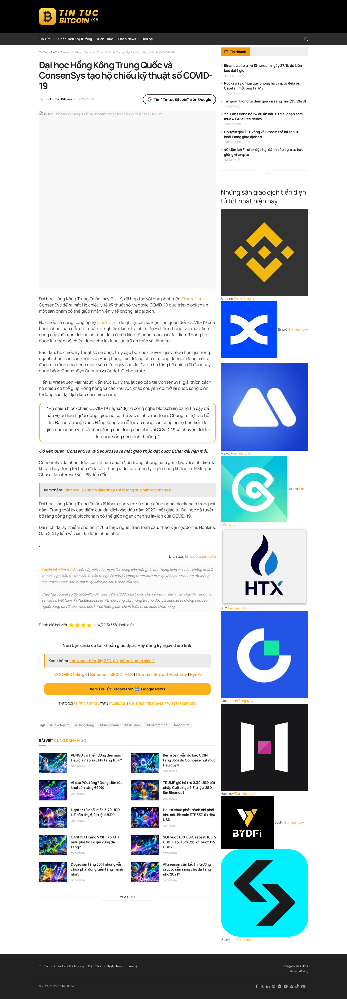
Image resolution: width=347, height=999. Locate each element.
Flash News (127, 39)
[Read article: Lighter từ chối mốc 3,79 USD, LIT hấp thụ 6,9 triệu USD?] (53, 817)
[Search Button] (306, 39)
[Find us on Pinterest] (273, 986)
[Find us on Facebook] (257, 986)
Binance (98, 674)
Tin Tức (45, 39)
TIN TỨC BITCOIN (86, 703)
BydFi (195, 674)
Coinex (143, 674)
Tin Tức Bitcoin (61, 99)
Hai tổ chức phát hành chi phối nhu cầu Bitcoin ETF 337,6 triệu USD (189, 814)
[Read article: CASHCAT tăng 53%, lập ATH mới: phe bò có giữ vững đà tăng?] (53, 845)
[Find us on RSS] (291, 986)
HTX (128, 674)
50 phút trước (235, 75)
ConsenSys (181, 725)
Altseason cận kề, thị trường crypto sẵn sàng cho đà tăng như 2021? (187, 869)
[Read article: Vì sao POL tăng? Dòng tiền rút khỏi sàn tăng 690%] (53, 790)
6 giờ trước (233, 160)
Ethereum (191, 299)
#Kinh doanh (109, 725)
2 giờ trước (233, 93)
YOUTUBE (136, 703)
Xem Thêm (127, 897)
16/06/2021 (86, 99)
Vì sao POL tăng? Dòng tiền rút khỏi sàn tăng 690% (96, 785)
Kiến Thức (105, 39)
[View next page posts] (268, 170)
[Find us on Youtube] (286, 986)
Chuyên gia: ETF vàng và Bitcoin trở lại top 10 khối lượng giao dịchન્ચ (261, 134)
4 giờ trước (233, 124)
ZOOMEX (63, 674)
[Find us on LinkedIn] (268, 986)
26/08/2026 (78, 766)
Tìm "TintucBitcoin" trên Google (182, 99)
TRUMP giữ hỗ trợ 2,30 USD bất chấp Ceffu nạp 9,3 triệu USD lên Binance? (189, 787)
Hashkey (178, 674)
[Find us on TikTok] (297, 986)
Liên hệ (147, 39)
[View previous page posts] (260, 170)
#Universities (156, 725)
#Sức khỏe (132, 725)
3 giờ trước (233, 106)
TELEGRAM (154, 703)
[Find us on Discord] (303, 986)
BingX (81, 674)
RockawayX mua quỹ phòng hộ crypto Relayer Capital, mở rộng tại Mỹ (262, 86)
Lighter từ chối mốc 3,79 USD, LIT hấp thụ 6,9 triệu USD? (96, 812)
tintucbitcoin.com (200, 556)
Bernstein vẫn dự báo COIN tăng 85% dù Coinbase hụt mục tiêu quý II (189, 760)
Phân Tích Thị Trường (75, 39)
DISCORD (189, 703)
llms (305, 966)
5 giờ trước (233, 142)
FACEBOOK (117, 703)
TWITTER (172, 703)
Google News (292, 966)
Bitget (159, 674)
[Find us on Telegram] (279, 986)
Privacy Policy (299, 971)
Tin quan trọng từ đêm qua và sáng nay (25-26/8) (265, 101)
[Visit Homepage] (69, 16)
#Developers (60, 725)
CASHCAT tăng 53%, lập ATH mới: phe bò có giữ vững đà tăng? (95, 842)
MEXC (115, 674)
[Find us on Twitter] (262, 986)
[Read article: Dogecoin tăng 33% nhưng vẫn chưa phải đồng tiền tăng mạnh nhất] (53, 872)
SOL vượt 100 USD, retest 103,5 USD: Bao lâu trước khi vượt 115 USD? (189, 842)
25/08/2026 (78, 853)
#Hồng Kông (84, 725)
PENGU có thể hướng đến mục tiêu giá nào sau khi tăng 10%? (96, 758)
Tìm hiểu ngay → (246, 298)
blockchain (107, 322)
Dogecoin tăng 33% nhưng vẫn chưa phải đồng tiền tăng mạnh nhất (97, 869)
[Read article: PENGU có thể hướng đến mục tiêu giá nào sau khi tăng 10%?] (53, 763)
